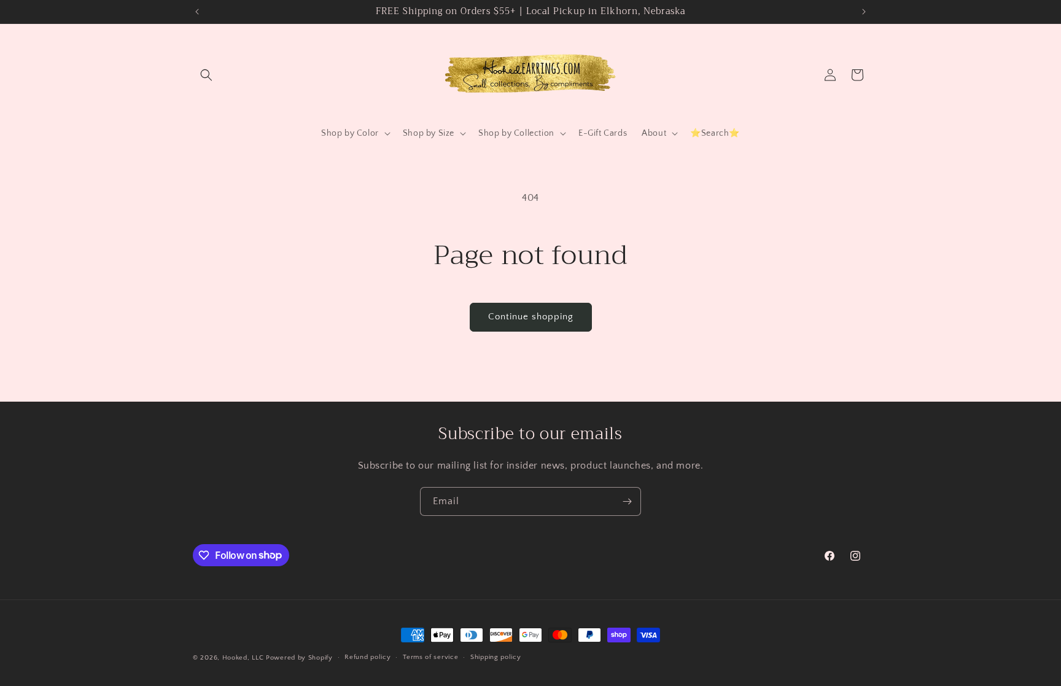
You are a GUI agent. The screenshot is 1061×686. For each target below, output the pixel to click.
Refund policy (367, 657)
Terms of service (430, 657)
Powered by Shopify (299, 657)
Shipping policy (495, 657)
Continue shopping (530, 316)
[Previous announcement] (197, 11)
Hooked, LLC (243, 657)
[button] (206, 74)
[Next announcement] (863, 11)
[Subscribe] (626, 501)
